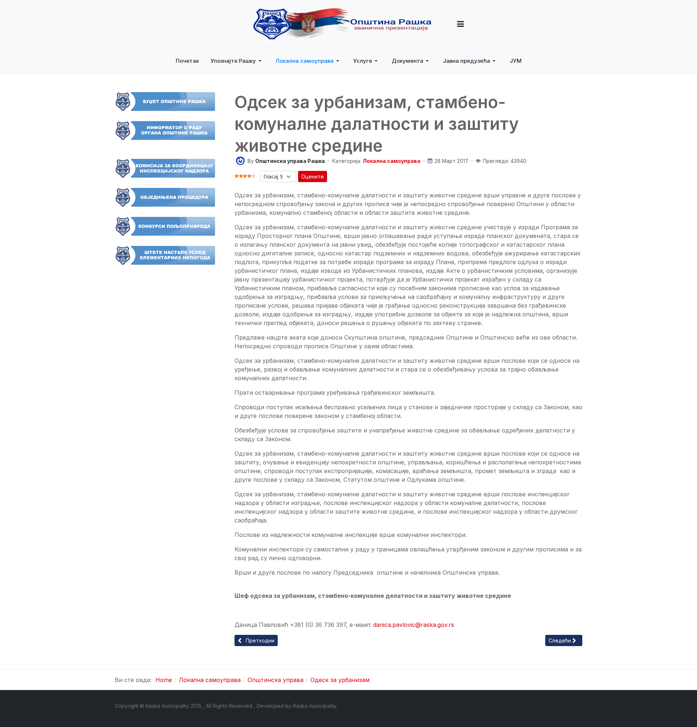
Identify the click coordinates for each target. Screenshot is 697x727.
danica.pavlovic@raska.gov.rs (413, 624)
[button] (460, 24)
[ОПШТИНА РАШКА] (342, 24)
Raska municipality (314, 706)
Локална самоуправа (391, 161)
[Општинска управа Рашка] (240, 160)
